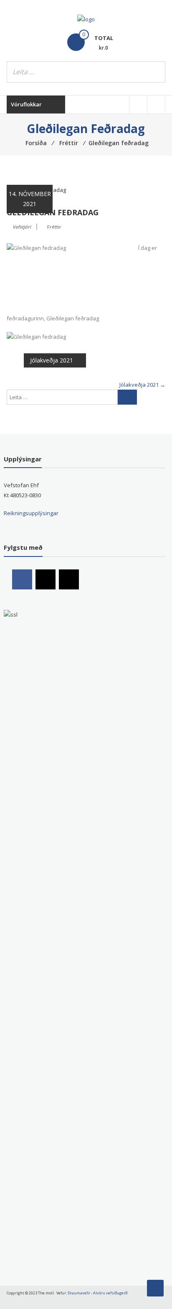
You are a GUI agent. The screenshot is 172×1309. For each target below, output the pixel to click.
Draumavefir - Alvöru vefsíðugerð (97, 1293)
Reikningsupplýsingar (31, 513)
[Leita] (127, 397)
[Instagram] (45, 579)
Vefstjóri (22, 227)
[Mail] (69, 579)
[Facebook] (22, 579)
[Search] (156, 72)
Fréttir (54, 227)
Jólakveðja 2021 (51, 360)
